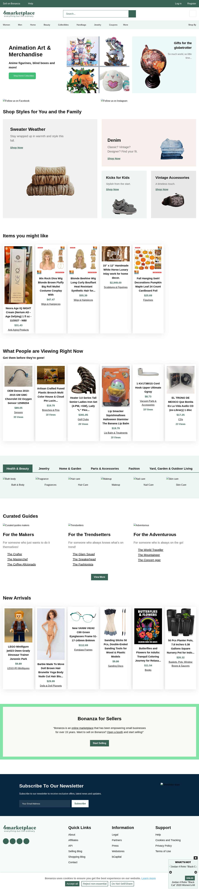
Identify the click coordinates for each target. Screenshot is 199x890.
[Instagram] (26, 841)
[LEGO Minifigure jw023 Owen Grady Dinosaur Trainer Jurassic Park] (18, 648)
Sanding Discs (115, 666)
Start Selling (99, 743)
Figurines (148, 300)
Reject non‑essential (95, 883)
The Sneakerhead (84, 559)
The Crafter (14, 554)
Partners (117, 840)
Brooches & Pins (50, 410)
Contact (72, 862)
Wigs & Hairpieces (50, 304)
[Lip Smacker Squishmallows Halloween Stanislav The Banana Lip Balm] (115, 402)
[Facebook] (6, 841)
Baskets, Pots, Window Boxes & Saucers (180, 664)
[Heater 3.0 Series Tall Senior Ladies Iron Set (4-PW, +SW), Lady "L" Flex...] (83, 402)
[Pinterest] (19, 841)
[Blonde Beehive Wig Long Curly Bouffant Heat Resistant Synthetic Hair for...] (83, 289)
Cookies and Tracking (168, 840)
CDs (180, 419)
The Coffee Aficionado (21, 564)
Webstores (118, 851)
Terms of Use (163, 851)
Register (191, 3)
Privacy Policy (163, 845)
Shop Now (16, 147)
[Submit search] (132, 13)
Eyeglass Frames (83, 650)
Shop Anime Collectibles (24, 76)
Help (30, 3)
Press (115, 845)
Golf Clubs (83, 419)
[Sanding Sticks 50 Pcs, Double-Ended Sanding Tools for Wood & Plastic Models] (115, 648)
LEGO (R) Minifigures (18, 668)
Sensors (18, 412)
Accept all (72, 883)
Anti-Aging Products (18, 330)
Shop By (192, 25)
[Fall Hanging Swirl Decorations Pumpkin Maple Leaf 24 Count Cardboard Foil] (148, 289)
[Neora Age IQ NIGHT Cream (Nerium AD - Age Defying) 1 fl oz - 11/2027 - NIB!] (18, 289)
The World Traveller (150, 549)
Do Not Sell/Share (122, 883)
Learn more (148, 878)
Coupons (113, 25)
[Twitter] (13, 841)
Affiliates (73, 840)
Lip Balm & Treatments (115, 433)
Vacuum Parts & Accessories (148, 403)
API (70, 845)
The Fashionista (83, 564)
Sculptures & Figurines (115, 287)
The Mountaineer (149, 555)
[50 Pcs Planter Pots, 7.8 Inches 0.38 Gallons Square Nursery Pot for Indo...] (180, 648)
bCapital (116, 856)
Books (148, 670)
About (71, 834)
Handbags (81, 25)
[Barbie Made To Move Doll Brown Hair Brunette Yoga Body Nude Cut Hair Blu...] (51, 648)
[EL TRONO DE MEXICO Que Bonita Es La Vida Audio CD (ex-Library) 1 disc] (180, 402)
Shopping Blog (76, 856)
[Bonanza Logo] (19, 13)
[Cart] (193, 13)
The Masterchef (17, 559)
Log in (178, 3)
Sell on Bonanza (11, 3)
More (125, 25)
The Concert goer (149, 560)
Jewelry (97, 25)
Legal (115, 834)
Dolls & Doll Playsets (51, 686)
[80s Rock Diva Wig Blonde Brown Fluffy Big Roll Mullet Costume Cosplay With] (51, 289)
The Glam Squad (84, 554)
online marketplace (83, 728)
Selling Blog (75, 851)
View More (99, 577)
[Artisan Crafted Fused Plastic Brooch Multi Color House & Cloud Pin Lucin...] (51, 402)
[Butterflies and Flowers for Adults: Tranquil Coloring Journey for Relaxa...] (148, 648)
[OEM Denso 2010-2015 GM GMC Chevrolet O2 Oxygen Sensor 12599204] (18, 402)
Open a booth (115, 732)
